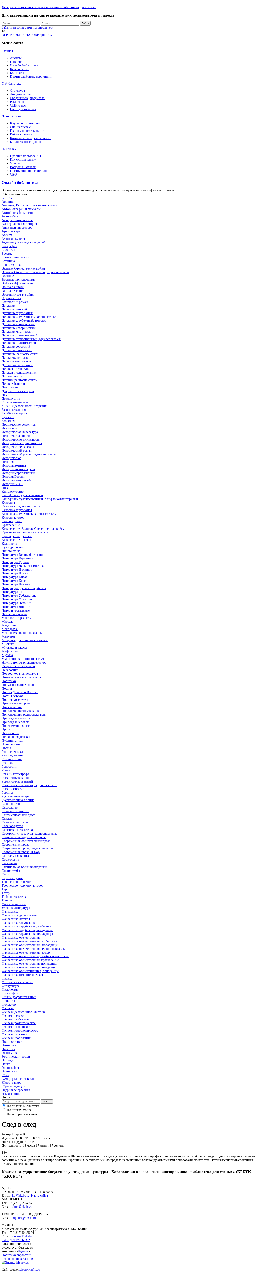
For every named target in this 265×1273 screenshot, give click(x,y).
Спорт (6, 874)
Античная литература (17, 227)
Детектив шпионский (17, 350)
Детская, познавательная (19, 372)
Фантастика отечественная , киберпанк (29, 941)
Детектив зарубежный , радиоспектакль (30, 316)
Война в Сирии (13, 287)
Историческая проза (16, 435)
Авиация (8, 201)
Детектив (8, 305)
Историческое (11, 458)
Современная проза (15, 844)
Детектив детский (14, 309)
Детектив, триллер (15, 357)
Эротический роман (16, 1056)
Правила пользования (25, 156)
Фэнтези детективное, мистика (24, 1012)
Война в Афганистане (17, 283)
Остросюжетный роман (18, 666)
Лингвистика (11, 551)
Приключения (12, 707)
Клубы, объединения (25, 123)
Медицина (9, 625)
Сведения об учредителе (27, 98)
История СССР (12, 484)
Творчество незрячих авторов (22, 885)
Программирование (16, 725)
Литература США (14, 592)
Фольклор (9, 1004)
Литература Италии (16, 573)
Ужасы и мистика (14, 904)
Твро (5, 889)
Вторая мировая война (18, 294)
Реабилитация (12, 759)
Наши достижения (23, 109)
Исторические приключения (22, 443)
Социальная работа (15, 855)
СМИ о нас (18, 105)
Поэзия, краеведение (16, 699)
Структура (17, 90)
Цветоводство (12, 1041)
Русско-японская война (18, 800)
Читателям (9, 149)
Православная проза (16, 703)
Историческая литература (20, 432)
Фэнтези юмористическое (20, 1030)
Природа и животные (17, 718)
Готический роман (15, 302)
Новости (16, 61)
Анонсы (16, 58)
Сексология (10, 807)
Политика (9, 681)
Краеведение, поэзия (16, 540)
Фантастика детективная (19, 915)
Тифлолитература (14, 896)
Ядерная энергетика (16, 1090)
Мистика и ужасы (14, 647)
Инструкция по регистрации (30, 170)
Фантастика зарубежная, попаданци (27, 930)
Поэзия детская (12, 696)
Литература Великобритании (22, 554)
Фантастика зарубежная (18, 922)
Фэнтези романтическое (19, 1023)
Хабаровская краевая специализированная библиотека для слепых (49, 7)
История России (13, 476)
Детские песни (12, 376)
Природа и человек (15, 722)
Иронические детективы (19, 424)
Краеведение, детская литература (25, 532)
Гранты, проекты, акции (27, 130)
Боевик (7, 253)
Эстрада (7, 1060)
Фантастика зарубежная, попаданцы (27, 934)
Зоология (8, 421)
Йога (5, 487)
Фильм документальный (19, 997)
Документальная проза (18, 391)
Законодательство (14, 409)
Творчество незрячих (16, 882)
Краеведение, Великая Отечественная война (33, 528)
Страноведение (12, 878)
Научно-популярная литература (24, 662)
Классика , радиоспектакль (21, 506)
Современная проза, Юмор (21, 852)
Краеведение (11, 525)
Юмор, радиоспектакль (18, 1079)
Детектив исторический (19, 328)
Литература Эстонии (16, 603)
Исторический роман (17, 450)
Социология (10, 859)
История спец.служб (16, 480)
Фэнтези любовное (15, 1019)
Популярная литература (18, 684)
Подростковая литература (20, 673)
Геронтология (11, 298)
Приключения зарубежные (20, 710)
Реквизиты (17, 101)
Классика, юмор (13, 517)
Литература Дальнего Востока (23, 566)
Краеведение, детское (17, 536)
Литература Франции (17, 599)
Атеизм (7, 235)
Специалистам (20, 127)
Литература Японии (16, 606)
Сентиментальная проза (18, 815)
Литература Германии (17, 558)
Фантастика (10, 911)
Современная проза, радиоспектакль (27, 848)
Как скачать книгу (23, 159)
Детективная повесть (16, 361)
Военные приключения (18, 279)
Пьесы (6, 748)
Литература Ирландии (17, 569)
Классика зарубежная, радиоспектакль (29, 513)
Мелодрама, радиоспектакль (22, 632)
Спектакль (9, 863)
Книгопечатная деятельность (30, 138)
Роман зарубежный (15, 777)
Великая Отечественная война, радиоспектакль (35, 272)
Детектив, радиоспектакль (20, 354)
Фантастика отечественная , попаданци (30, 945)
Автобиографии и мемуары (21, 209)
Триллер (7, 900)
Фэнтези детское (13, 1015)
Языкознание (11, 1093)
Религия (7, 763)
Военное (8, 276)
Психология (10, 733)
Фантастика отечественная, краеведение (30, 960)
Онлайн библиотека (24, 65)
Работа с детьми (21, 134)
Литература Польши (16, 584)
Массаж (7, 621)
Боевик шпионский (15, 257)
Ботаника (8, 261)
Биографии (9, 246)
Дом (5, 395)
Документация (20, 94)
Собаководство (12, 826)
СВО (13, 174)
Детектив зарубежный (17, 313)
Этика (6, 1064)
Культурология (12, 547)
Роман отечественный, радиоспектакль (29, 785)
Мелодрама (10, 629)
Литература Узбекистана (19, 595)
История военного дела (18, 469)
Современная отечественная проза (26, 841)
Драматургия (11, 398)
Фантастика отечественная (21, 937)
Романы (7, 792)
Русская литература (15, 796)
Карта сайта (39, 1195)
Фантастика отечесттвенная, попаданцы (30, 971)
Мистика (8, 644)
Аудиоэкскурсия (13, 238)
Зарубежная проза (14, 413)
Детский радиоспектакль (19, 380)
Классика (8, 502)
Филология (10, 989)
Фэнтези (8, 1008)
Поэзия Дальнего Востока (20, 692)
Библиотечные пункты (26, 142)
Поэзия (7, 688)
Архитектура (11, 231)
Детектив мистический (18, 331)
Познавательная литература (21, 677)
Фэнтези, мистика (14, 1034)
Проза (6, 729)
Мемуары (8, 636)
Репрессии (9, 766)
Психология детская (16, 737)
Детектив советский (16, 346)
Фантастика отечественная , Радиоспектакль (33, 948)
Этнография (10, 1067)
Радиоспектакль (13, 751)
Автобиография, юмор (18, 212)
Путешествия (11, 744)
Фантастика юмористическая (22, 974)
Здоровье (8, 417)
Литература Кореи (15, 580)
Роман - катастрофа (15, 774)
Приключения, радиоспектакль (24, 714)
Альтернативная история (19, 224)
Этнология (9, 1071)
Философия (10, 993)
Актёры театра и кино (17, 220)
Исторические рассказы (18, 447)
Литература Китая (14, 577)
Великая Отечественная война (23, 268)
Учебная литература (16, 908)
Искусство (9, 428)
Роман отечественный (17, 781)
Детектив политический (19, 342)
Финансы (8, 1000)
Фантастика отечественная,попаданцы (29, 967)
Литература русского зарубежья (24, 588)
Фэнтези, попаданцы (16, 1038)
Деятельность (11, 116)
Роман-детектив (13, 789)
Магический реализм (16, 618)
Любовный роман (14, 614)
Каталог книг (19, 69)
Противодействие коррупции (31, 76)
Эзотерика (9, 1045)
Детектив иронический (18, 324)
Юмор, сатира (11, 1082)
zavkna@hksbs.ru (23, 1236)
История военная (14, 465)
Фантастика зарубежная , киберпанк (27, 926)
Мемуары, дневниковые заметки (25, 640)
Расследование (12, 755)
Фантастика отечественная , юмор (26, 952)
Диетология (10, 387)
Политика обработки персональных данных (18, 1256)
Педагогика (10, 670)
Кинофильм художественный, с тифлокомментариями (40, 499)
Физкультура (11, 986)
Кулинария (9, 543)
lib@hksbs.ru (20, 1195)
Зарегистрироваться (39, 27)
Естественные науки (16, 402)
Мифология (10, 651)
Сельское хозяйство (15, 811)
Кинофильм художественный (22, 495)
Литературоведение (16, 610)
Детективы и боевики (17, 365)
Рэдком (23, 1251)
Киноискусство (13, 491)
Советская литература (17, 829)
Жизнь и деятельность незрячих (24, 406)
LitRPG (7, 198)
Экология (8, 1049)
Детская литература (15, 368)
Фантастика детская (16, 919)
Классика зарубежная (17, 510)
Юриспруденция (13, 1086)
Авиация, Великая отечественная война (30, 205)
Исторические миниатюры (21, 439)
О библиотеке (11, 83)
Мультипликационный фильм (23, 658)
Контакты (17, 73)
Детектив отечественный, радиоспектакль (31, 339)
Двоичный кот (29, 1269)
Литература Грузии (15, 562)
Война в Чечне (12, 290)
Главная (7, 51)
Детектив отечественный (19, 335)
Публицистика (12, 740)
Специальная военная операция (24, 867)
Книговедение (12, 521)
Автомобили (11, 216)
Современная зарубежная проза (24, 837)
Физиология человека (17, 982)
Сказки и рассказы (15, 822)
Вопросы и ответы (23, 167)
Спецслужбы (11, 870)
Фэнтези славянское (16, 1026)
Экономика (10, 1052)
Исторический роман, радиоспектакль (29, 454)
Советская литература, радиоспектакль (29, 833)
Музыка (7, 655)
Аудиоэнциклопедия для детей (23, 242)
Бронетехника (12, 264)
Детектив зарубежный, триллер (24, 320)
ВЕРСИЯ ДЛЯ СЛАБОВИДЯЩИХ (27, 35)
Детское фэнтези (13, 383)
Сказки (7, 818)
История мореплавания (18, 473)
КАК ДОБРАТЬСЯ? (16, 1240)
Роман (6, 770)
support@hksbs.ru (24, 1218)
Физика (7, 978)
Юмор (6, 1075)
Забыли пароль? (13, 27)
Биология (8, 250)
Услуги (15, 163)
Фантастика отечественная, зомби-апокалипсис (35, 956)
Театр (6, 893)
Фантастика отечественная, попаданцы (29, 963)
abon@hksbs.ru (22, 1206)
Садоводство (11, 803)
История (8, 461)
